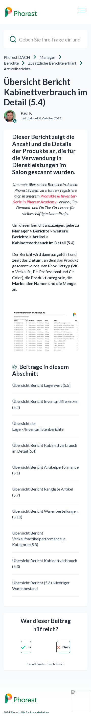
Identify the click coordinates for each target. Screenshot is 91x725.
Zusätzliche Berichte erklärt (52, 63)
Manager (47, 57)
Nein (66, 647)
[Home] (21, 12)
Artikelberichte (17, 68)
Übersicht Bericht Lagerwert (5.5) (41, 385)
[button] (81, 10)
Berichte (11, 63)
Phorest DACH (17, 57)
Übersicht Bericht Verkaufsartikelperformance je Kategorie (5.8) (38, 538)
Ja (29, 647)
